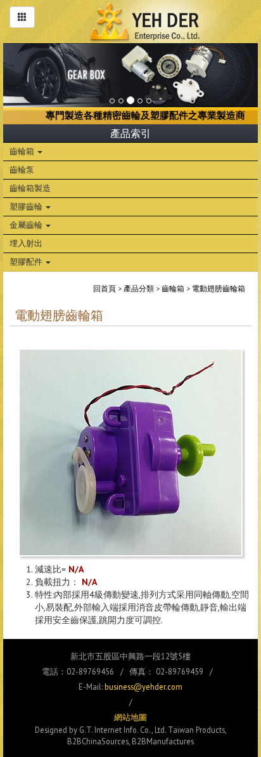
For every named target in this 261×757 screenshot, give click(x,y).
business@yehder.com (143, 686)
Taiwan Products (196, 730)
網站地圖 (130, 717)
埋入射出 (26, 243)
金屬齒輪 (27, 225)
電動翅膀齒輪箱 (218, 288)
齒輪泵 (22, 169)
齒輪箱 (23, 151)
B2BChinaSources (98, 741)
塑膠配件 (27, 261)
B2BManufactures (163, 741)
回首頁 (104, 288)
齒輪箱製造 (30, 188)
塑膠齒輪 (27, 206)
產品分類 (139, 288)
